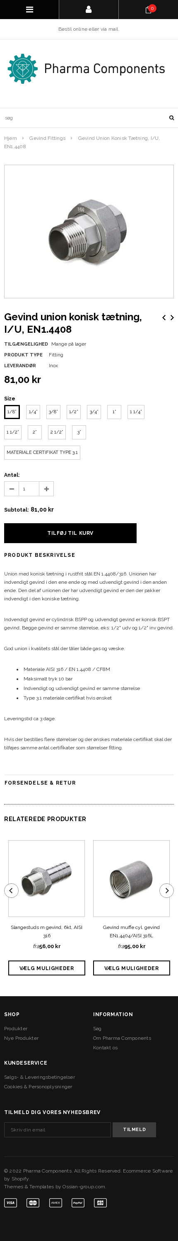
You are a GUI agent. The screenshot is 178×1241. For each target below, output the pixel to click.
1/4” (33, 411)
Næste (172, 317)
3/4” (94, 411)
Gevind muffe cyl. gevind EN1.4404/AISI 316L (131, 931)
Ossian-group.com (84, 1187)
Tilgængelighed (26, 344)
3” (79, 432)
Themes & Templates (29, 1187)
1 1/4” (136, 411)
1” (114, 411)
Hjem (10, 138)
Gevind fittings (47, 138)
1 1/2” (13, 432)
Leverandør (20, 365)
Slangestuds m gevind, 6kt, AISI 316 (46, 931)
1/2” (73, 411)
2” (35, 432)
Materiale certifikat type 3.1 (42, 452)
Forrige (164, 317)
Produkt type (23, 355)
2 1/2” (57, 432)
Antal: (11, 475)
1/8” (12, 411)
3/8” (53, 411)
